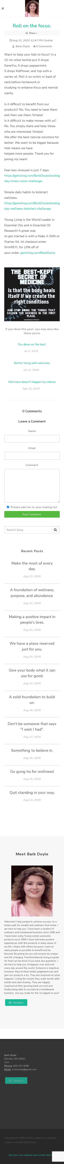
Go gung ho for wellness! (32, 771)
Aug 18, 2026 (32, 710)
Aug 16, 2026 (32, 758)
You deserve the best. (32, 344)
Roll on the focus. (32, 26)
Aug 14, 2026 (32, 800)
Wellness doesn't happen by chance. (32, 382)
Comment (32, 465)
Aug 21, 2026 (32, 630)
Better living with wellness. (32, 363)
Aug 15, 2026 (32, 779)
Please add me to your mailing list (34, 507)
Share (32, 33)
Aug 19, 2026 (32, 683)
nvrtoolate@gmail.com (24, 1069)
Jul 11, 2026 (31, 370)
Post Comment (32, 514)
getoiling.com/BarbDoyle (37, 253)
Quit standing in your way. (32, 792)
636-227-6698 (21, 1066)
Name (32, 431)
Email (32, 448)
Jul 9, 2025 (31, 351)
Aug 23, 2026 (32, 576)
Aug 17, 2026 (32, 737)
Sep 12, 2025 (31, 389)
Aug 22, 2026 (32, 603)
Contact (18, 1002)
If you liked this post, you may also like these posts (32, 331)
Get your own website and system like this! (32, 1155)
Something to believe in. (32, 750)
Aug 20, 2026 (32, 657)
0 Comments (44, 46)
